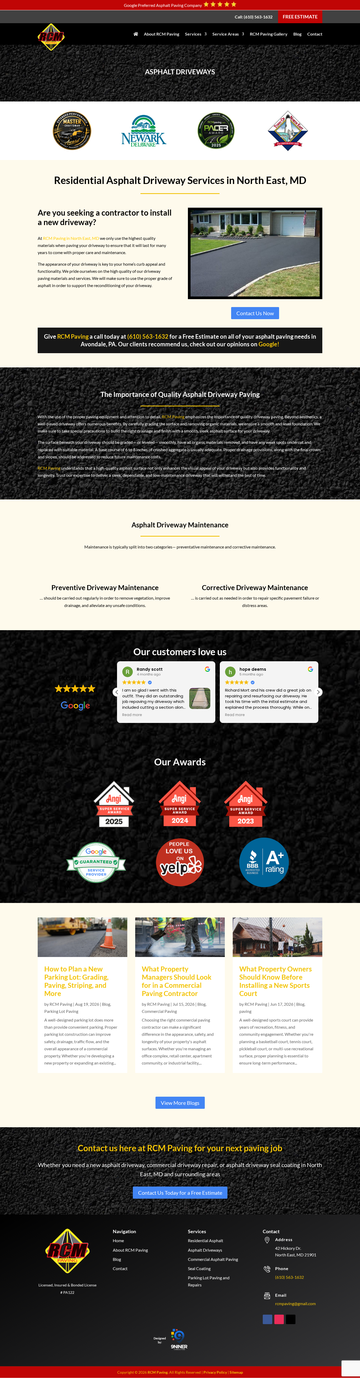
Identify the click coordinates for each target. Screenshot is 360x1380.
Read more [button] (132, 715)
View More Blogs (180, 1103)
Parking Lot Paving (61, 1011)
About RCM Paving (161, 33)
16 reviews (85, 696)
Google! (269, 344)
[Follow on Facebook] (267, 1319)
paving (245, 1011)
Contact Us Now (255, 313)
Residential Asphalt (205, 1240)
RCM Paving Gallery (269, 33)
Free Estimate (300, 17)
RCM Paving (73, 336)
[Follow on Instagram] (279, 1319)
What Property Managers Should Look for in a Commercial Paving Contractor (176, 981)
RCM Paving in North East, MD (71, 238)
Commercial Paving (159, 1011)
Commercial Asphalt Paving (213, 1259)
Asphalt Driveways (205, 1249)
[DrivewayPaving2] (255, 294)
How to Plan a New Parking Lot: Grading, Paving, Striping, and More (76, 981)
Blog (297, 33)
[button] (318, 692)
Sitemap (236, 1372)
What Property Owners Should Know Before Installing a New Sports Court (275, 981)
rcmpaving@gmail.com (295, 1303)
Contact (314, 33)
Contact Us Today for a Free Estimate (180, 1192)
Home (118, 1240)
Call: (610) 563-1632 (254, 16)
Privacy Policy (215, 1372)
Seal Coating (199, 1268)
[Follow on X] (290, 1319)
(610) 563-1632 (147, 336)
